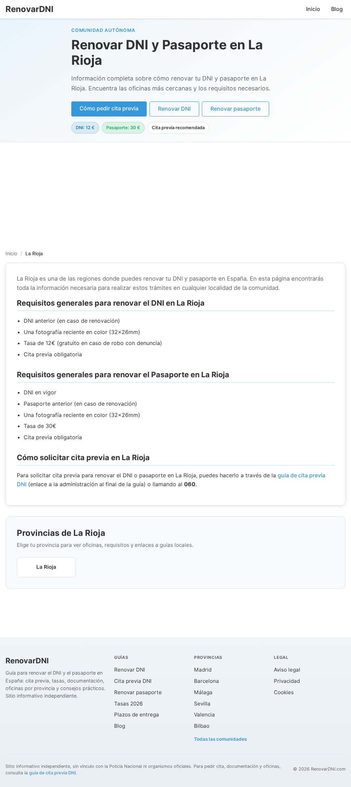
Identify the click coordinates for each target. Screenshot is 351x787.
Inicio (313, 8)
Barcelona (206, 681)
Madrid (202, 669)
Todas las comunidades (220, 739)
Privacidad (287, 681)
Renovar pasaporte (235, 108)
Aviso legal (287, 669)
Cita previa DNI (133, 681)
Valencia (204, 714)
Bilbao (201, 726)
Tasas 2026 (128, 703)
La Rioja (46, 567)
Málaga (203, 692)
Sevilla (202, 703)
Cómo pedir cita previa (109, 108)
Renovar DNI (174, 108)
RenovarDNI (29, 9)
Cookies (284, 692)
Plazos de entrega (136, 714)
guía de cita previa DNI (52, 772)
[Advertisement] (175, 194)
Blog (337, 8)
